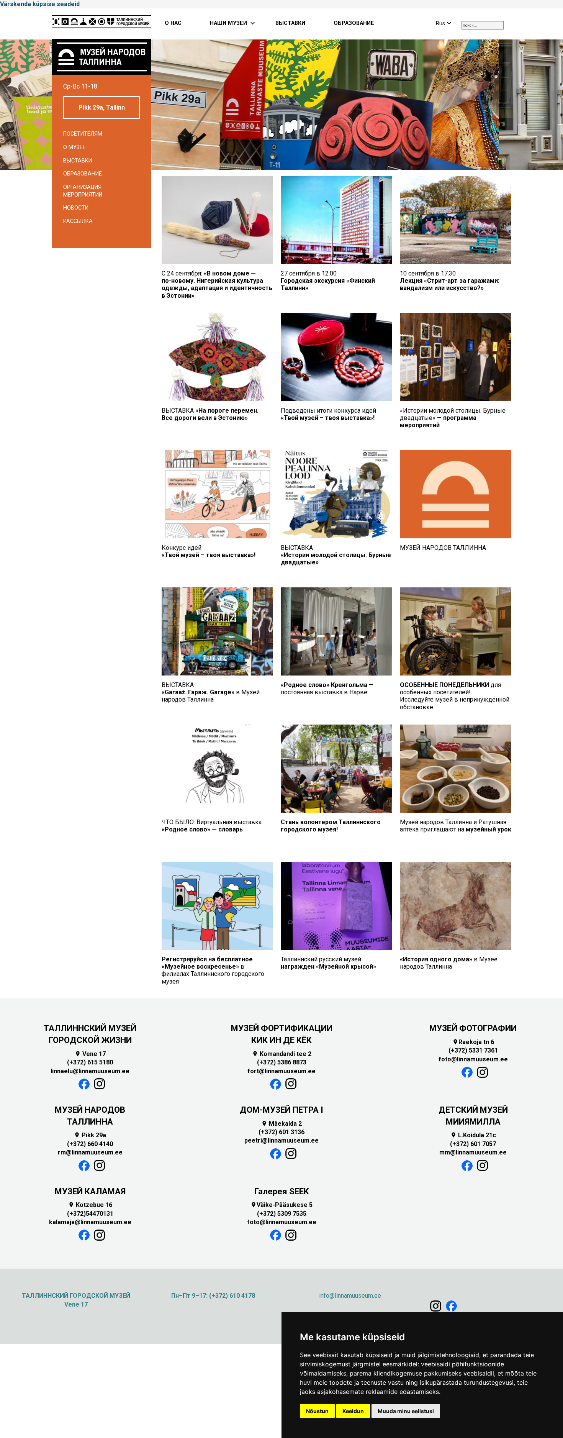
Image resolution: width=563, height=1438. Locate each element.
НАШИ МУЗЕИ (228, 23)
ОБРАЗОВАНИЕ (354, 23)
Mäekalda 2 (281, 1123)
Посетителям (82, 134)
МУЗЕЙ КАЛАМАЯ (90, 1191)
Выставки (77, 160)
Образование (82, 174)
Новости (75, 208)
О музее (74, 147)
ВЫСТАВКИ (290, 23)
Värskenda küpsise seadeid (40, 4)
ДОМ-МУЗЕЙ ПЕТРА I (281, 1110)
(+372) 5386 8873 (281, 1062)
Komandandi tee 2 (281, 1054)
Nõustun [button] (317, 1411)
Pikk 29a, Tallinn (102, 107)
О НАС (173, 23)
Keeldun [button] (353, 1411)
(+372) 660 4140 (90, 1144)
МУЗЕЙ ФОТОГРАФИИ (473, 1028)
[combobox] (483, 25)
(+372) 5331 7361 (473, 1050)
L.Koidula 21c (473, 1135)
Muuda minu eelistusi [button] (406, 1411)
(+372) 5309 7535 (281, 1213)
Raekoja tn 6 (473, 1042)
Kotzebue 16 (90, 1204)
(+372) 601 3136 (281, 1132)
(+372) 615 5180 (90, 1062)
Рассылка (78, 221)
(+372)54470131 (90, 1213)
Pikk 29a (90, 1135)
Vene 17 (90, 1054)
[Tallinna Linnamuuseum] (101, 23)
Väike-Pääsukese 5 (281, 1204)
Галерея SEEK (281, 1191)
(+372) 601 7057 (473, 1144)
